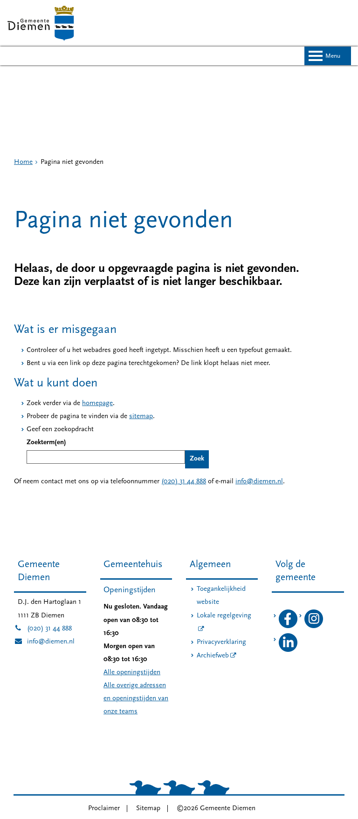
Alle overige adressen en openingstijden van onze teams (135, 698)
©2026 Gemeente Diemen (216, 808)
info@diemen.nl (259, 481)
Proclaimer (104, 808)
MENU (332, 56)
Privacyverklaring (221, 642)
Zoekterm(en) (46, 442)
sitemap (141, 416)
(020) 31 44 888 (183, 481)
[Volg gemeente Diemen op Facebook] (288, 626)
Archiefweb (213, 655)
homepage (97, 403)
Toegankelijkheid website (221, 596)
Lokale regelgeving (224, 615)
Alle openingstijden (131, 672)
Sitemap (148, 808)
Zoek (197, 458)
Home (23, 162)
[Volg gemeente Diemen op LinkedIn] (288, 650)
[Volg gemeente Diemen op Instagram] (313, 626)
